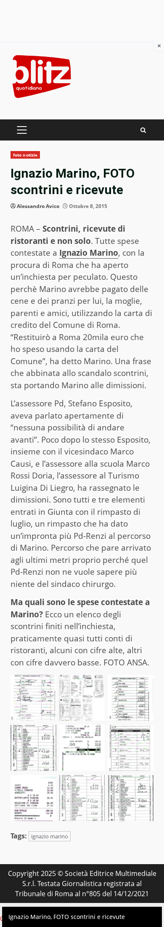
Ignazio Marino (88, 252)
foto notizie (25, 155)
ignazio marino (49, 836)
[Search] (143, 130)
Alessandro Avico (38, 206)
